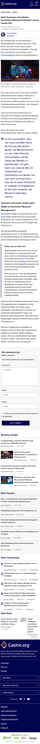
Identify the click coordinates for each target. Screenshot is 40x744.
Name (5, 390)
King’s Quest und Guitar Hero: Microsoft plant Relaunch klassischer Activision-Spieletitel (26, 479)
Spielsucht (4, 728)
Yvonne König (12, 33)
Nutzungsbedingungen (9, 711)
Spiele (15, 12)
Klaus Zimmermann (7, 446)
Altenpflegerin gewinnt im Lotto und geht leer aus (19, 511)
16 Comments (33, 570)
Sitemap (4, 723)
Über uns (4, 667)
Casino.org (21, 742)
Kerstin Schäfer (6, 505)
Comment (6, 365)
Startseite (4, 706)
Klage (3, 216)
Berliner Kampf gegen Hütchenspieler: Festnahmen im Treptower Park (25, 454)
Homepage (5, 663)
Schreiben (22, 261)
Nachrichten (6, 12)
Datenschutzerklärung (8, 715)
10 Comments (33, 580)
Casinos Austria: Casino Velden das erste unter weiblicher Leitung (9, 621)
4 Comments (31, 590)
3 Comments (29, 609)
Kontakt (4, 671)
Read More (11, 36)
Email (4, 402)
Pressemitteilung (8, 55)
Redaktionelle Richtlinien (9, 719)
